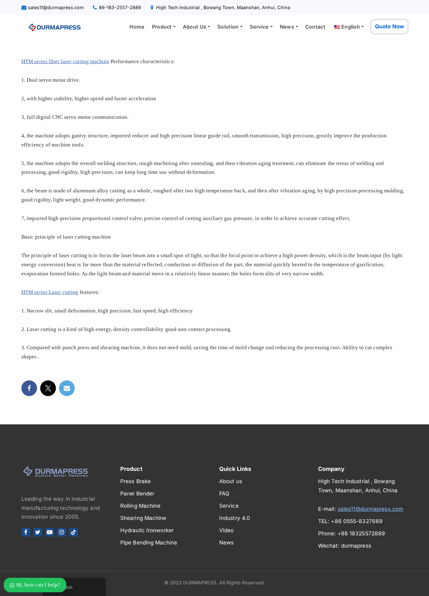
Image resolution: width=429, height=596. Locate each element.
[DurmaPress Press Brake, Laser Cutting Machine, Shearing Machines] (52, 27)
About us (230, 481)
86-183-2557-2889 (120, 7)
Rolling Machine (140, 506)
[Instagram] (61, 532)
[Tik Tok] (73, 532)
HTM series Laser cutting (49, 292)
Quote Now (389, 26)
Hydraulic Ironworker (147, 530)
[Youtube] (49, 532)
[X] (37, 532)
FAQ (224, 493)
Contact (315, 27)
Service (229, 506)
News (226, 542)
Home (136, 27)
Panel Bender (137, 493)
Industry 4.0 (234, 518)
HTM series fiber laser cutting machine (65, 61)
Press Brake (135, 481)
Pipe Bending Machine (148, 542)
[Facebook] (29, 388)
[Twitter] (48, 388)
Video (226, 530)
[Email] (67, 388)
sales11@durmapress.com (56, 7)
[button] (174, 26)
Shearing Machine (143, 518)
